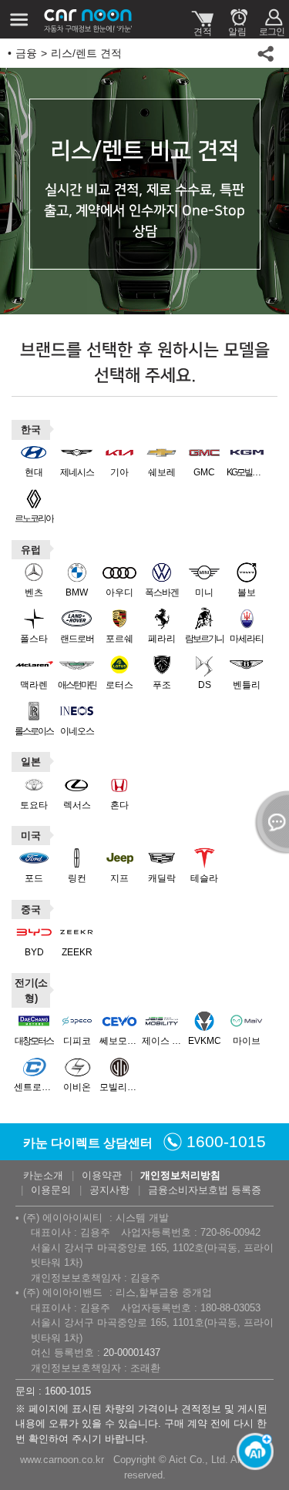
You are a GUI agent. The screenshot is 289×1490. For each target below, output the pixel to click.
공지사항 (109, 1190)
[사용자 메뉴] (271, 19)
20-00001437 (131, 1352)
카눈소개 (43, 1175)
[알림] (237, 19)
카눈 (89, 19)
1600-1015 (226, 1141)
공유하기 (265, 53)
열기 (269, 822)
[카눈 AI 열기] (250, 1451)
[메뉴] (19, 19)
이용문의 (51, 1190)
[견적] (202, 19)
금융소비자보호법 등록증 (204, 1190)
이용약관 (102, 1175)
